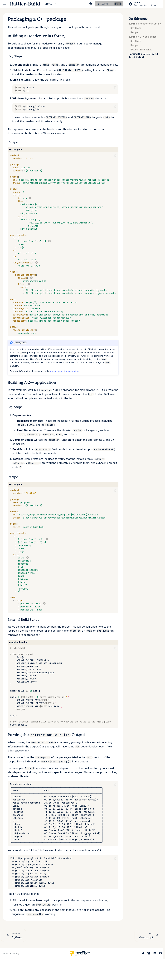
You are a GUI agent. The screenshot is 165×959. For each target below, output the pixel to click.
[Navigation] (4, 4)
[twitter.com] (143, 953)
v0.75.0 (49, 4)
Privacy (15, 953)
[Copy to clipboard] (115, 88)
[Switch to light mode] (91, 4)
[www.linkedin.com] (154, 953)
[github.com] (160, 953)
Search (104, 4)
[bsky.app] (148, 953)
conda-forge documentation (64, 371)
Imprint (6, 953)
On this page (138, 19)
